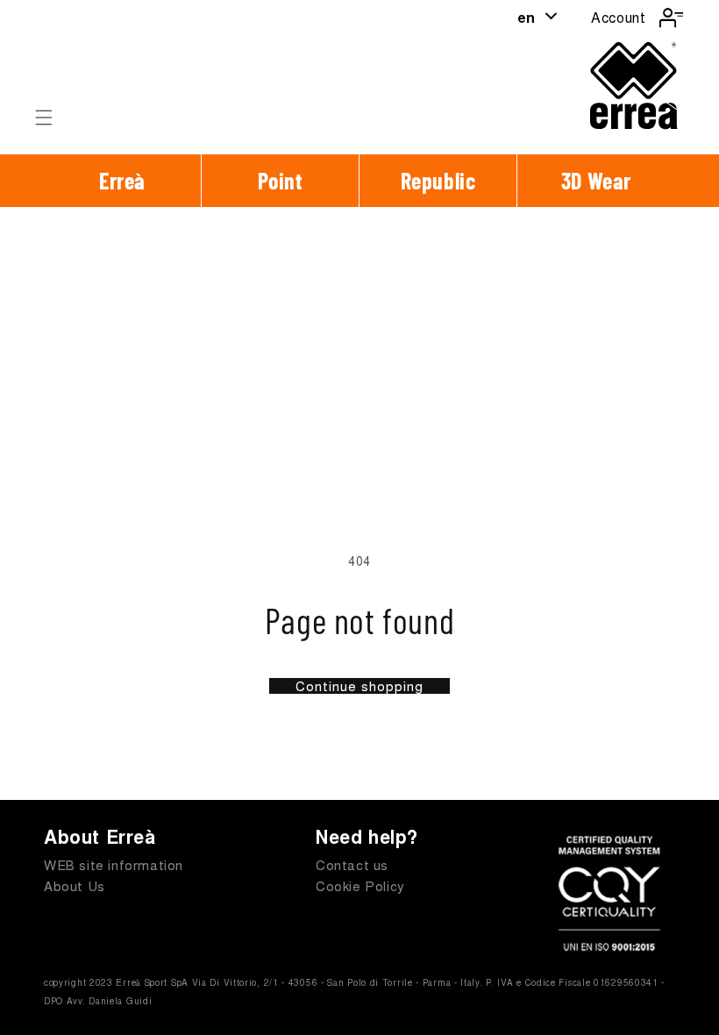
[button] (44, 117)
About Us (74, 885)
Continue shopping (359, 686)
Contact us (352, 864)
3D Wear (596, 180)
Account (618, 17)
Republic (438, 180)
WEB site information (113, 864)
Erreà (122, 180)
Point (280, 180)
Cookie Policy (360, 885)
